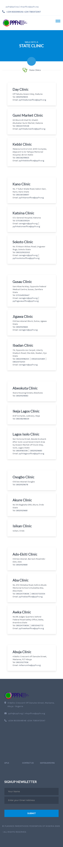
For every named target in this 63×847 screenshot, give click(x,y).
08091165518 (22, 450)
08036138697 (22, 194)
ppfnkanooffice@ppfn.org (31, 197)
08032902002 (23, 252)
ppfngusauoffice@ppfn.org (26, 301)
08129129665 (22, 327)
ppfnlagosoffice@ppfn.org (31, 453)
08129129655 (22, 97)
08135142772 (37, 625)
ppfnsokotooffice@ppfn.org (26, 258)
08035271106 (22, 662)
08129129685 (36, 450)
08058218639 (22, 419)
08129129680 (22, 396)
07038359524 (23, 220)
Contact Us (28, 763)
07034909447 (22, 295)
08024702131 (19, 362)
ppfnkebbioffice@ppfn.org (31, 160)
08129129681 (22, 510)
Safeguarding (47, 763)
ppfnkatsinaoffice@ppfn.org (26, 226)
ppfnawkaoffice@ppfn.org (31, 628)
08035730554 (38, 593)
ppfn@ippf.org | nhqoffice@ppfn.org (22, 6)
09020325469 (38, 359)
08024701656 (22, 625)
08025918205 (22, 359)
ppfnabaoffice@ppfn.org (30, 596)
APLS (6, 763)
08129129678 (22, 484)
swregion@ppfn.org (28, 223)
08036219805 (22, 157)
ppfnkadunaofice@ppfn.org (32, 129)
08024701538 (22, 126)
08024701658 (22, 593)
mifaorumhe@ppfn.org (30, 665)
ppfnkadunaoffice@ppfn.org (32, 100)
